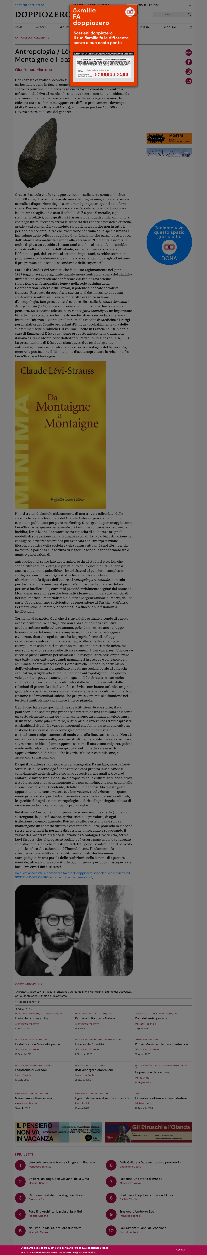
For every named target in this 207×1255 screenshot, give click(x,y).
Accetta (180, 1249)
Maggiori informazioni (84, 1252)
